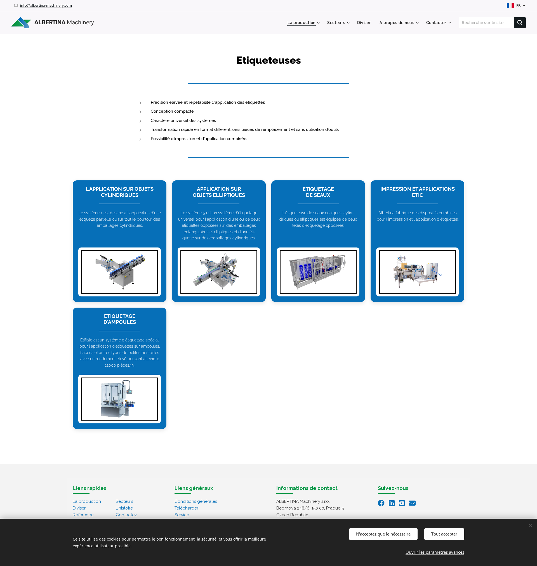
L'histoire (124, 508)
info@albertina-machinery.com (46, 5)
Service (182, 514)
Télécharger (186, 508)
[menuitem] (304, 23)
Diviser (79, 508)
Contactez (126, 514)
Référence (83, 514)
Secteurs (124, 501)
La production (87, 501)
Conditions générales (196, 501)
